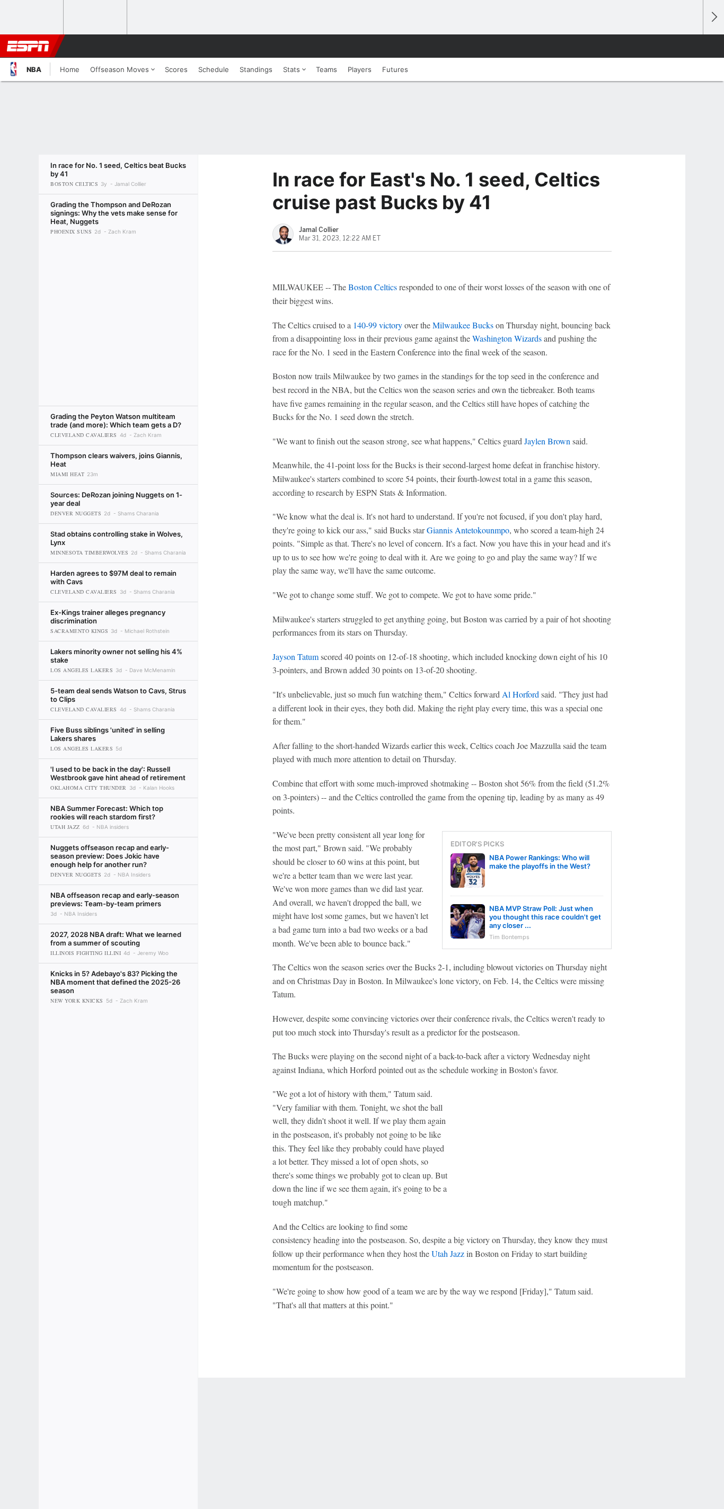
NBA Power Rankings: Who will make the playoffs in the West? (539, 861)
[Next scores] (713, 17)
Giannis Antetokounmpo (468, 529)
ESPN (28, 46)
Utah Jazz (447, 1253)
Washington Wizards (507, 338)
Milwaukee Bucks (462, 325)
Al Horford (520, 694)
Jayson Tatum (295, 656)
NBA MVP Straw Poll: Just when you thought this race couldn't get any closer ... (545, 917)
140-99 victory (377, 325)
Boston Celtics (372, 286)
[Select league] (32, 17)
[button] (690, 46)
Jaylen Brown (547, 441)
